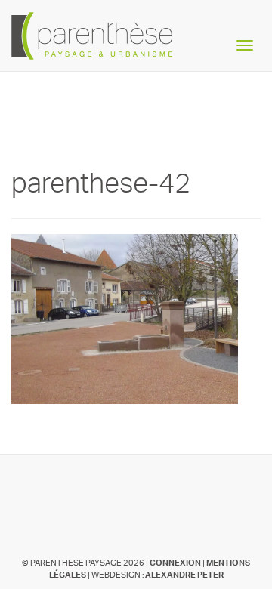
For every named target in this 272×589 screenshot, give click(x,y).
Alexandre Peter (184, 575)
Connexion (175, 563)
